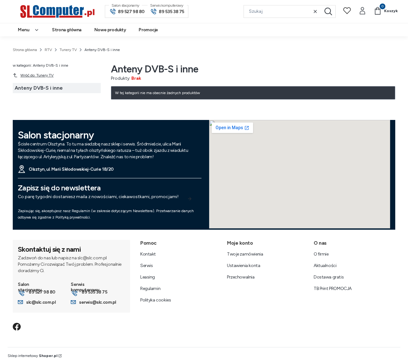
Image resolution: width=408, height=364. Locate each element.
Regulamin (150, 288)
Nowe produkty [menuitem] (110, 30)
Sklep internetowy (32, 355)
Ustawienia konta (243, 265)
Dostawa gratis (329, 277)
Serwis (146, 265)
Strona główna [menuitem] (67, 30)
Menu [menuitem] (23, 30)
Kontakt (148, 254)
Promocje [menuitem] (148, 30)
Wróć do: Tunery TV (37, 75)
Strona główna (25, 50)
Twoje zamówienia (245, 254)
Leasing (147, 277)
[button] (328, 11)
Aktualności (325, 265)
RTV (48, 50)
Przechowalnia (241, 277)
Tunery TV (68, 50)
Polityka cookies (155, 300)
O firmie (321, 254)
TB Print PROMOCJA (333, 288)
